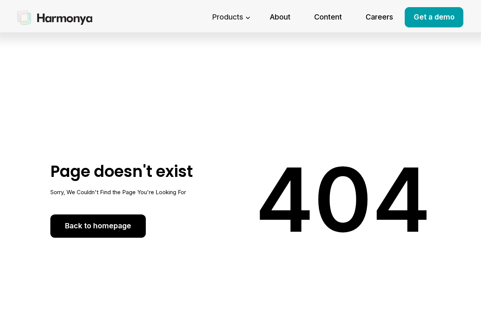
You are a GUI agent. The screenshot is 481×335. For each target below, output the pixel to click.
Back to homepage (98, 225)
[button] (231, 17)
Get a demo (434, 16)
